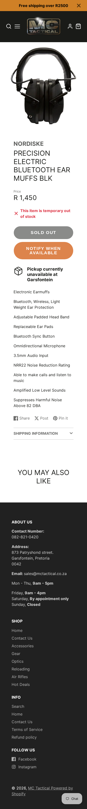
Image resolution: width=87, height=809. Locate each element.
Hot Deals (21, 684)
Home (17, 630)
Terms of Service (27, 729)
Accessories (23, 645)
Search (18, 706)
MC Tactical (39, 788)
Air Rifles (20, 676)
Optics (17, 661)
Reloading (21, 669)
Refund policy (24, 737)
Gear (16, 653)
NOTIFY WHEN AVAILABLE (43, 250)
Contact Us (22, 638)
